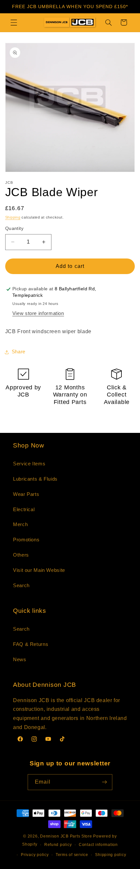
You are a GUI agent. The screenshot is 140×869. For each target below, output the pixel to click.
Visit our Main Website (39, 570)
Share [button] (18, 351)
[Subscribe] (104, 782)
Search (21, 585)
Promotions (26, 539)
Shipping (13, 217)
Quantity (14, 228)
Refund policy (58, 845)
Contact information (98, 845)
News (19, 659)
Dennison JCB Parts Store (66, 836)
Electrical (24, 509)
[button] (13, 22)
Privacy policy (35, 855)
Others (21, 555)
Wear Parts (26, 494)
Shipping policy (110, 855)
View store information (38, 313)
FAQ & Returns (30, 644)
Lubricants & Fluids (35, 479)
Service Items (29, 463)
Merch (20, 524)
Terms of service (72, 855)
